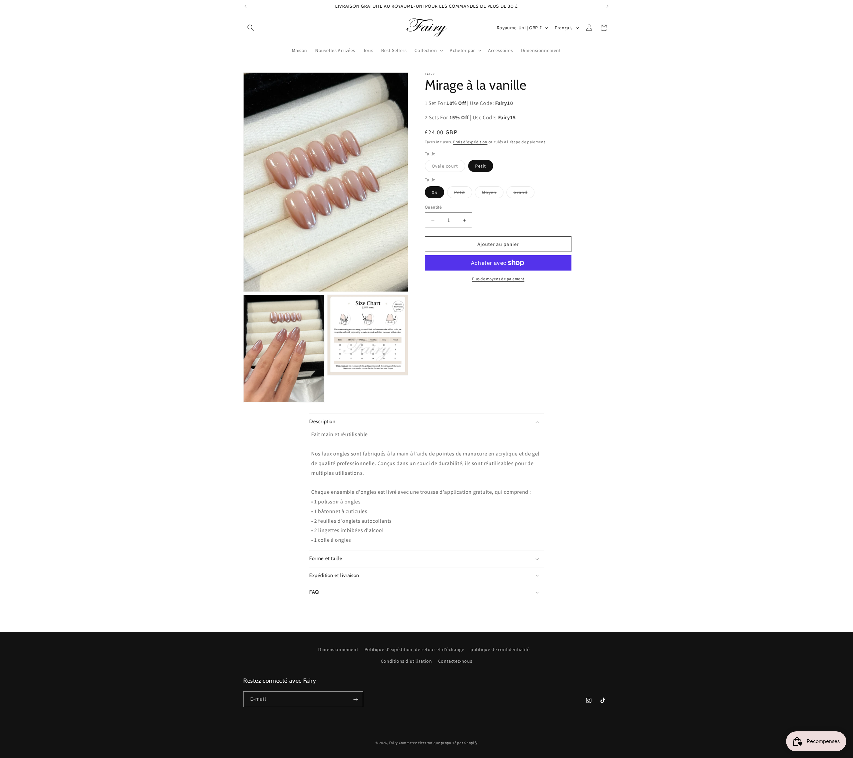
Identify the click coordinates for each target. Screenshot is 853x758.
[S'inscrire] (355, 699)
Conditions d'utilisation (406, 661)
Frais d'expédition (470, 141)
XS (434, 192)
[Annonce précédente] (245, 6)
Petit (480, 166)
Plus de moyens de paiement (498, 278)
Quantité (433, 207)
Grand (523, 193)
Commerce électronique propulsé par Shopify (438, 742)
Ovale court (448, 167)
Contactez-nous (455, 661)
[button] (250, 27)
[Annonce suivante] (607, 6)
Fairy (393, 742)
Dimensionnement (338, 649)
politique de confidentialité (500, 649)
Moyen (492, 193)
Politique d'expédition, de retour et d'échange (414, 649)
